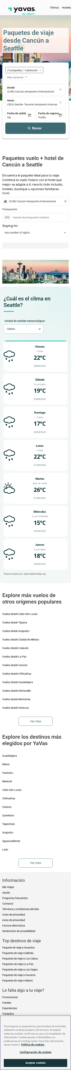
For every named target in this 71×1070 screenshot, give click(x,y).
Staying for (10, 226)
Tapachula (8, 823)
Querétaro (8, 815)
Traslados (8, 1013)
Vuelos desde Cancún (14, 665)
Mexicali (7, 781)
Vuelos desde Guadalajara (17, 682)
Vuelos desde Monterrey (16, 699)
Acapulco (7, 832)
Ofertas (54, 7)
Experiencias (9, 1008)
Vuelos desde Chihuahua (16, 673)
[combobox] (35, 201)
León (5, 849)
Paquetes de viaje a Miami (17, 980)
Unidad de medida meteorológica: (25, 320)
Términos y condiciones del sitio (20, 909)
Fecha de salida (16, 113)
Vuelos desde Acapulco (15, 631)
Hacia (10, 100)
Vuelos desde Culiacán (15, 648)
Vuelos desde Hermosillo (16, 690)
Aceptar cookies (36, 1063)
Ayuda (6, 892)
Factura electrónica (13, 925)
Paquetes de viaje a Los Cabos (20, 958)
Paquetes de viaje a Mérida (18, 953)
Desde (11, 87)
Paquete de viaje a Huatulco (18, 947)
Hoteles (6, 1002)
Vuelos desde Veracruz (15, 707)
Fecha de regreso (48, 113)
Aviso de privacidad (13, 914)
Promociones (10, 997)
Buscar (37, 128)
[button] (17, 117)
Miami (5, 764)
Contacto (7, 903)
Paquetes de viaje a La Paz (18, 964)
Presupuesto (9, 209)
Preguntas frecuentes (15, 898)
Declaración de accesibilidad (18, 931)
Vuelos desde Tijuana (14, 622)
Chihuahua (8, 798)
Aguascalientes (11, 841)
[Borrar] (60, 89)
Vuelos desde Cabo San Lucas (19, 613)
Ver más (35, 721)
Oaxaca (6, 806)
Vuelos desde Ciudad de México (20, 639)
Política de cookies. (33, 1044)
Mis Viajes (8, 887)
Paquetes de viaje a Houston (19, 975)
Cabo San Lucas (11, 789)
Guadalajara (9, 755)
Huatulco (7, 772)
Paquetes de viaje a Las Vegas (20, 969)
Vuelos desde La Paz (14, 656)
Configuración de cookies (35, 1052)
